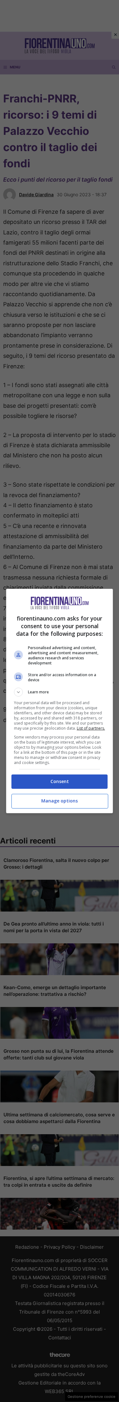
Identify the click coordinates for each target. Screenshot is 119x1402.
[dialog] (59, 701)
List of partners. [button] (91, 728)
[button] (59, 692)
